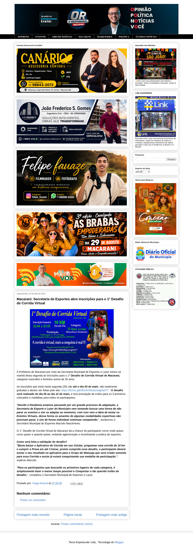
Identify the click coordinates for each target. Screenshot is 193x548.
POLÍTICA (124, 36)
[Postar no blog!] (74, 483)
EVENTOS (40, 36)
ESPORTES (23, 36)
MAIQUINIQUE (104, 36)
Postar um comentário (33, 500)
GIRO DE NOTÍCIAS (62, 36)
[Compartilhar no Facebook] (79, 483)
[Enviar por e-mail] (71, 483)
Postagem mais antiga (111, 514)
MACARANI (85, 36)
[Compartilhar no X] (76, 483)
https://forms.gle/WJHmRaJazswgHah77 (85, 390)
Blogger (119, 542)
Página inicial (73, 514)
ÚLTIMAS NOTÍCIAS (146, 36)
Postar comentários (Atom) (77, 523)
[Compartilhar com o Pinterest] (81, 483)
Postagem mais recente (33, 514)
